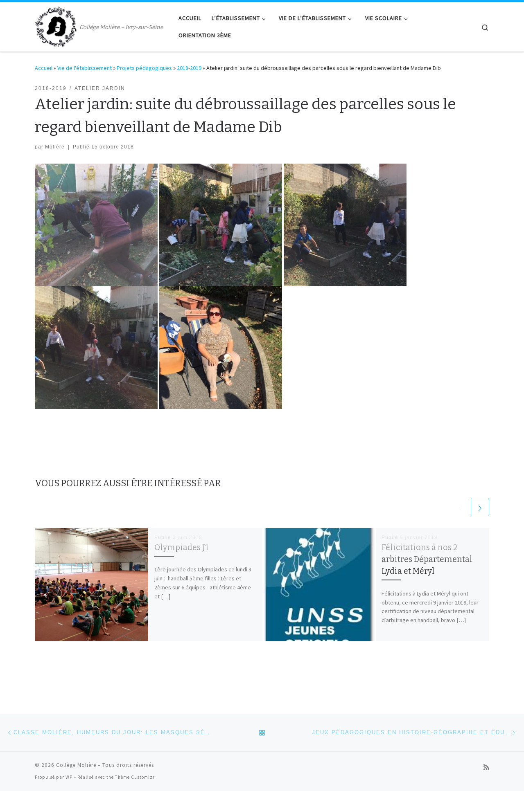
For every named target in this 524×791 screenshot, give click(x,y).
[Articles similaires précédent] (460, 507)
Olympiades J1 (181, 547)
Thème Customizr (135, 777)
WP (69, 777)
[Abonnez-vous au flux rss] (486, 767)
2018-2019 (189, 68)
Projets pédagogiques (144, 68)
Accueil (43, 68)
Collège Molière (76, 765)
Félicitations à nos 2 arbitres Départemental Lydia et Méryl (427, 559)
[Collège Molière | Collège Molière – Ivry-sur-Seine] (56, 26)
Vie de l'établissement (84, 68)
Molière (55, 147)
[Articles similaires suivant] (480, 507)
